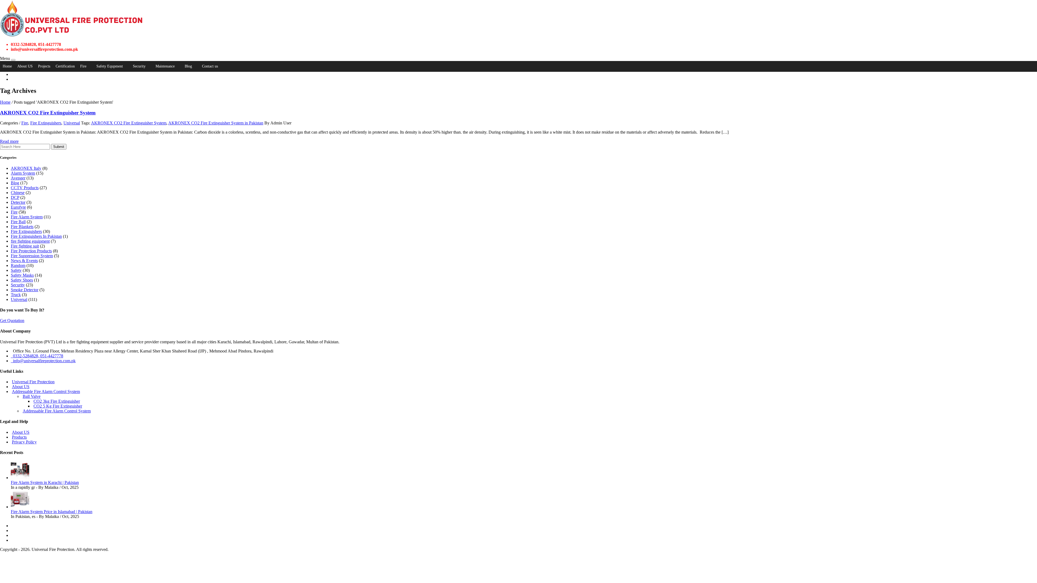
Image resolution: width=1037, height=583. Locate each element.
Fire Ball (18, 221)
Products (19, 437)
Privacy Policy (24, 442)
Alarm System (23, 173)
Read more (9, 141)
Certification (65, 66)
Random (18, 265)
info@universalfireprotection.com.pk (43, 360)
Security (139, 66)
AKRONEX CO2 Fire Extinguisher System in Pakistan (215, 123)
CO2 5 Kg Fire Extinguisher (57, 406)
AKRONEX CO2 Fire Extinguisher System (128, 123)
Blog (188, 66)
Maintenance (165, 66)
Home (7, 66)
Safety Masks (22, 275)
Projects (44, 66)
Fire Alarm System (27, 217)
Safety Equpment (109, 66)
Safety (16, 270)
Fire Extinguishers (45, 123)
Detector (18, 202)
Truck (16, 294)
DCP (15, 197)
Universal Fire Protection (33, 381)
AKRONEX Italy (26, 168)
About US (25, 66)
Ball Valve (32, 396)
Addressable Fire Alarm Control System (46, 391)
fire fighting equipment (30, 241)
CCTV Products (25, 187)
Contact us (210, 66)
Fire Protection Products (31, 251)
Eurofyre (18, 207)
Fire (83, 66)
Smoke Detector (24, 289)
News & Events (24, 260)
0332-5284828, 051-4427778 (37, 356)
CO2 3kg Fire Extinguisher (56, 401)
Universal (71, 123)
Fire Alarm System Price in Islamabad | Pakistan (51, 511)
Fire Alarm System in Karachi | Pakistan (45, 482)
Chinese (18, 192)
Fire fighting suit (25, 246)
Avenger (18, 178)
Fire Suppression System (32, 255)
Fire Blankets (22, 226)
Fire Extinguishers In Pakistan (36, 236)
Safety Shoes (22, 280)
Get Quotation (12, 320)
